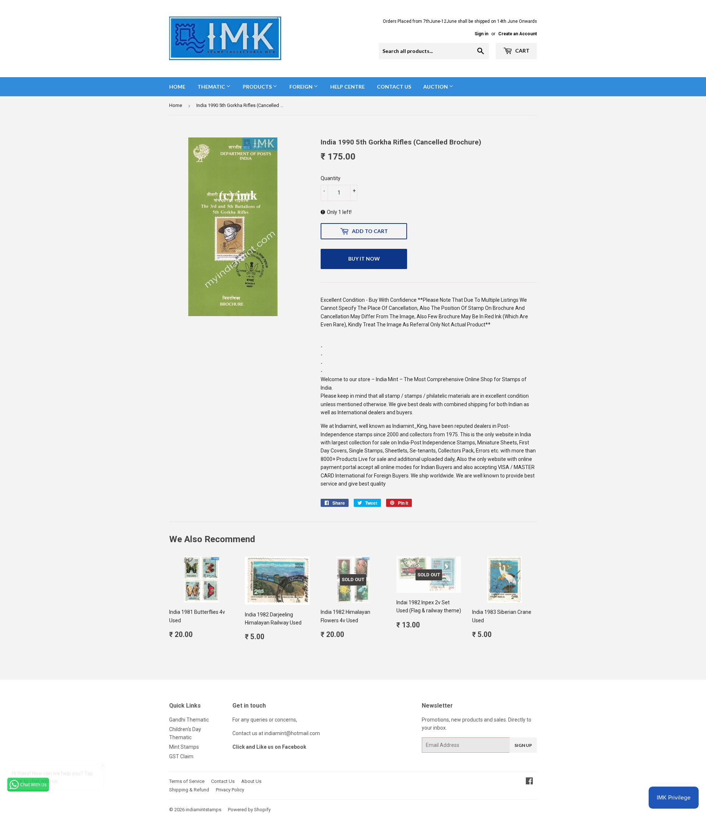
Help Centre (347, 86)
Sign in (481, 33)
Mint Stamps (184, 747)
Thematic (211, 86)
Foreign (301, 86)
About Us (251, 781)
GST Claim (181, 756)
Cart (522, 50)
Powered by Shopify (249, 809)
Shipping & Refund (189, 789)
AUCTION (436, 86)
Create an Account (517, 33)
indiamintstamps (203, 809)
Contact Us (394, 86)
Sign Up (523, 745)
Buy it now (364, 258)
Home (177, 86)
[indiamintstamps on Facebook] (529, 782)
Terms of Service (186, 781)
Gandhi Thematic (189, 720)
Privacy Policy (230, 789)
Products (258, 86)
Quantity (330, 178)
